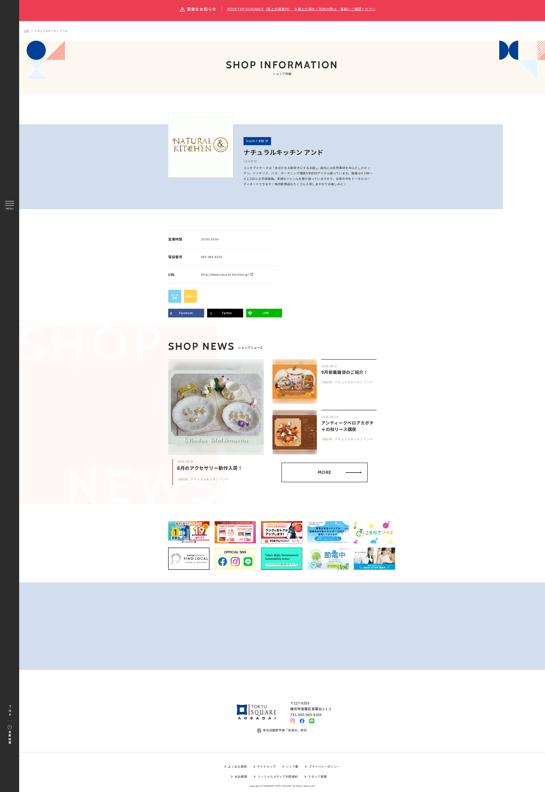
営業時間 (9, 737)
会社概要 (241, 776)
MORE (324, 472)
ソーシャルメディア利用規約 (277, 776)
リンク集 (292, 766)
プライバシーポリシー (324, 766)
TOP (10, 711)
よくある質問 (237, 766)
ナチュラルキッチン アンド (51, 31)
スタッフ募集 (317, 776)
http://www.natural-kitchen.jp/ (225, 274)
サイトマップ (266, 766)
